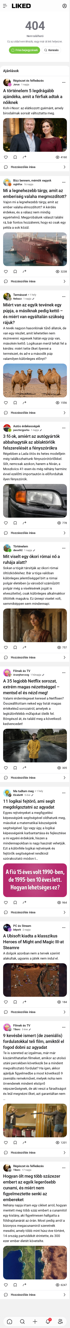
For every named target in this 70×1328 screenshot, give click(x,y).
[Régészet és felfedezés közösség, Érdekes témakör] (7, 82)
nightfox (17, 184)
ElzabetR (18, 795)
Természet (20, 295)
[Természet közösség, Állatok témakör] (7, 297)
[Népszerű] (9, 1321)
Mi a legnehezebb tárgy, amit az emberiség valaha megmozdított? (34, 193)
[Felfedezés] (22, 1321)
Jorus (16, 84)
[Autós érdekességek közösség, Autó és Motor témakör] (7, 428)
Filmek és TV (21, 671)
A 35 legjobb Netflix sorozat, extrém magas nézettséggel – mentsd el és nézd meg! (31, 687)
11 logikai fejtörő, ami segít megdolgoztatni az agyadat (29, 804)
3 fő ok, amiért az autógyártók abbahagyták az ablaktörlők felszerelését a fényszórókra (31, 442)
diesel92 (18, 550)
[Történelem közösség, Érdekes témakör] (7, 548)
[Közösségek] (60, 1321)
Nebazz (17, 298)
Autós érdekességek (26, 426)
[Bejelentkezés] (64, 6)
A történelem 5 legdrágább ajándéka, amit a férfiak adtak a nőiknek (32, 96)
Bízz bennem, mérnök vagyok (32, 180)
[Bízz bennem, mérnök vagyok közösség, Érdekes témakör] (7, 182)
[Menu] (64, 82)
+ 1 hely (32, 294)
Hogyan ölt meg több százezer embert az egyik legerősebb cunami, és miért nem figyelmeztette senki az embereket (31, 1188)
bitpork (17, 929)
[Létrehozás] (35, 1321)
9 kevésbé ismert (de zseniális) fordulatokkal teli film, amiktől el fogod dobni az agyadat (33, 1041)
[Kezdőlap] (21, 6)
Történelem (20, 546)
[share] (24, 157)
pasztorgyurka (21, 430)
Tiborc (16, 1029)
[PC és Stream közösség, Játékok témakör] (7, 928)
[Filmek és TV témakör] (7, 673)
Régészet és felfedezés (28, 80)
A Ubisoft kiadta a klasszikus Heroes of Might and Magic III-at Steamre (33, 941)
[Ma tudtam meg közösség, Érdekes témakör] (7, 793)
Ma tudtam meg (23, 791)
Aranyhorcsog (21, 674)
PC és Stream (22, 926)
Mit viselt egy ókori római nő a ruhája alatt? (31, 559)
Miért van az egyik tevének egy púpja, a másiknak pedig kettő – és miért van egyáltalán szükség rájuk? (33, 313)
